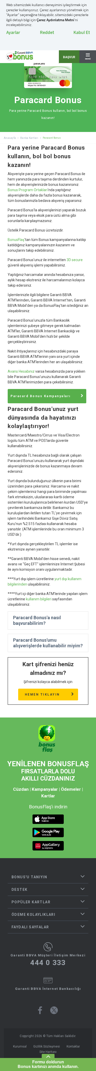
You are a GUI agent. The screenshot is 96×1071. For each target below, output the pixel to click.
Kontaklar (73, 1046)
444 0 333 (48, 963)
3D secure (75, 260)
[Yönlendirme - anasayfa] (19, 56)
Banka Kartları (29, 138)
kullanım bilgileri (38, 599)
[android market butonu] (48, 832)
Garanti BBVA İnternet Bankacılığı (48, 989)
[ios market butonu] (48, 819)
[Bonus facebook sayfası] (40, 1010)
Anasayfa (10, 138)
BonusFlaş (16, 240)
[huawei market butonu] (48, 845)
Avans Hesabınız (21, 371)
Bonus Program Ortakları (28, 190)
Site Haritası (48, 1052)
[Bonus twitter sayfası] (54, 1010)
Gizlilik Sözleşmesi (46, 1046)
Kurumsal (20, 1046)
